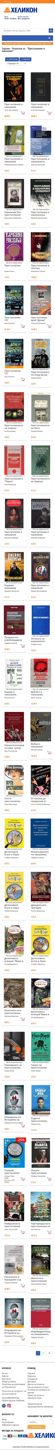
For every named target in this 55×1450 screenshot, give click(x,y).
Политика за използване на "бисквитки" (13, 1385)
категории (13, 59)
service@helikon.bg (10, 1397)
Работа (5, 1376)
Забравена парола (10, 1425)
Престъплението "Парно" (13, 480)
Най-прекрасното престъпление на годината (41, 1226)
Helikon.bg (7, 2)
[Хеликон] (20, 8)
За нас (5, 1373)
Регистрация (8, 1422)
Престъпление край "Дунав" (39, 319)
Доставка (32, 1381)
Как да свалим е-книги (38, 1387)
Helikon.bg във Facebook (13, 1400)
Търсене (31, 1373)
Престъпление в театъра (40, 267)
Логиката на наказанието (38, 640)
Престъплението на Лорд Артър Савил (40, 375)
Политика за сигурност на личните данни (14, 1392)
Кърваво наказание (10, 586)
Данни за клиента (36, 1384)
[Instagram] (9, 1406)
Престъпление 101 (12, 319)
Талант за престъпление (39, 1066)
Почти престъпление (12, 800)
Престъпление (12, 265)
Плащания (32, 1379)
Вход (4, 1419)
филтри (26, 59)
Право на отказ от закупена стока (36, 1396)
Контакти (6, 1379)
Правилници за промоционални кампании (40, 1405)
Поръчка (32, 1376)
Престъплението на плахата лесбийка (13, 428)
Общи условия (9, 1381)
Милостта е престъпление (39, 1279)
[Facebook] (4, 1406)
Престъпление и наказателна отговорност (40, 215)
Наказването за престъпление (13, 1066)
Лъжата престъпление (39, 1171)
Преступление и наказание (13, 533)
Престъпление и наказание (13, 105)
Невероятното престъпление (12, 1225)
